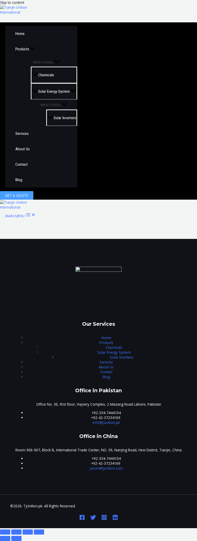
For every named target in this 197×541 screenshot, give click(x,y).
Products (22, 49)
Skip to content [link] (12, 2)
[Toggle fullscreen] (28, 532)
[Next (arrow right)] (16, 538)
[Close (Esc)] (5, 532)
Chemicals (46, 75)
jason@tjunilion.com (106, 468)
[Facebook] (82, 518)
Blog (18, 180)
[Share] (16, 532)
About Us (22, 149)
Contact (21, 164)
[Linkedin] (115, 518)
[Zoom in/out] (39, 532)
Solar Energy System (54, 91)
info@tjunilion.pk (106, 422)
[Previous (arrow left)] (5, 538)
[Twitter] (93, 518)
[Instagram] (104, 518)
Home (20, 33)
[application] (32, 49)
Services (22, 133)
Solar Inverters (65, 118)
